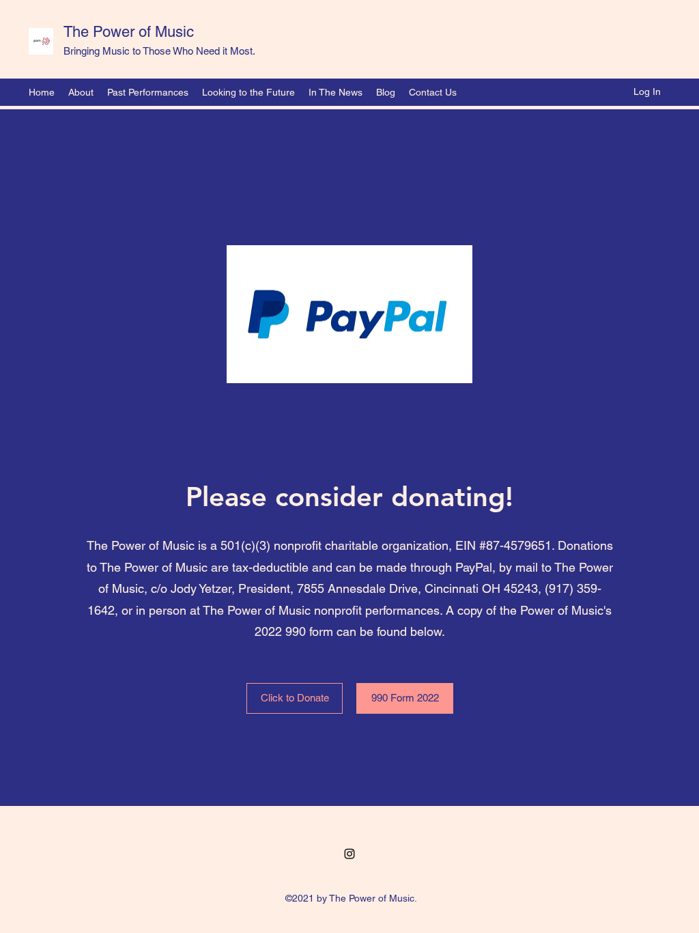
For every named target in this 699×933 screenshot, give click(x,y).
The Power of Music (128, 31)
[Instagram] (349, 854)
